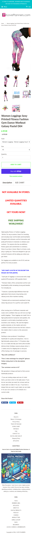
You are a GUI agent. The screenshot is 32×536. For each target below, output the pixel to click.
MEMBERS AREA (16, 503)
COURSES (16, 515)
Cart (29, 7)
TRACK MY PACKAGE (16, 424)
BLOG (16, 522)
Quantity (4, 154)
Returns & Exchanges (16, 419)
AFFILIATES (16, 441)
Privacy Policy (16, 421)
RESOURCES (16, 524)
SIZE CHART (19, 183)
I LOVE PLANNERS (20, 532)
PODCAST (16, 512)
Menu (5, 7)
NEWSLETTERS (16, 517)
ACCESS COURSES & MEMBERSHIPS (16, 527)
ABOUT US (16, 508)
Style (2, 139)
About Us (16, 417)
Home (2, 23)
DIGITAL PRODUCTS (16, 510)
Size (2, 146)
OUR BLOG (16, 429)
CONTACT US (16, 433)
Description (7, 183)
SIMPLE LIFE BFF (16, 520)
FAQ (16, 431)
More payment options (16, 176)
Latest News (16, 446)
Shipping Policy (16, 438)
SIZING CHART (16, 426)
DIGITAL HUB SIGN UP (16, 436)
